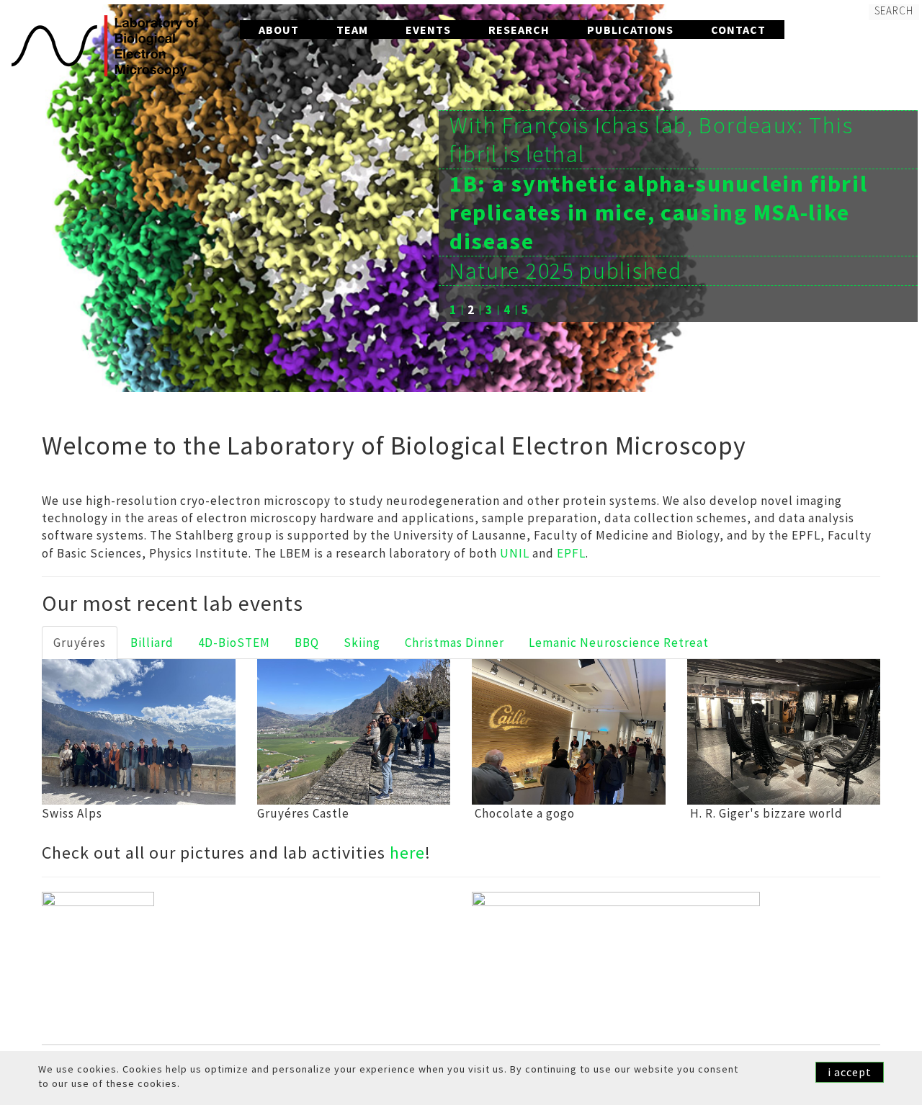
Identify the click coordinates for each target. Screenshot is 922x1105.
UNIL (514, 553)
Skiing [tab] (362, 642)
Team (352, 29)
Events (428, 29)
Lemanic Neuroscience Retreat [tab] (619, 642)
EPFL (571, 553)
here (407, 852)
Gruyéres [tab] (79, 642)
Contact (738, 29)
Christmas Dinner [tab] (454, 642)
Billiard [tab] (152, 642)
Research (519, 29)
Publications (630, 29)
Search (893, 10)
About (279, 29)
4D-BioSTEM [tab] (234, 642)
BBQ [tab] (307, 642)
